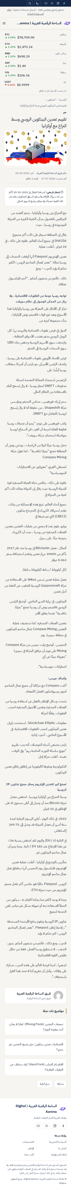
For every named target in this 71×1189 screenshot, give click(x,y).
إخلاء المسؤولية (58, 1155)
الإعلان (31, 1148)
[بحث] (30, 3)
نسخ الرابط (45, 1084)
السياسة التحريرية (57, 1142)
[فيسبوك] (64, 3)
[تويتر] (51, 3)
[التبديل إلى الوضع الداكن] (37, 3)
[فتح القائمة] (4, 23)
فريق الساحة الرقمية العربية (49, 173)
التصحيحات (28, 1142)
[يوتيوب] (45, 3)
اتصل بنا (62, 1148)
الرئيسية (62, 99)
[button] (35, 148)
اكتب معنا (29, 1155)
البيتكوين (51, 99)
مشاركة (60, 1084)
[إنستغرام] (57, 3)
